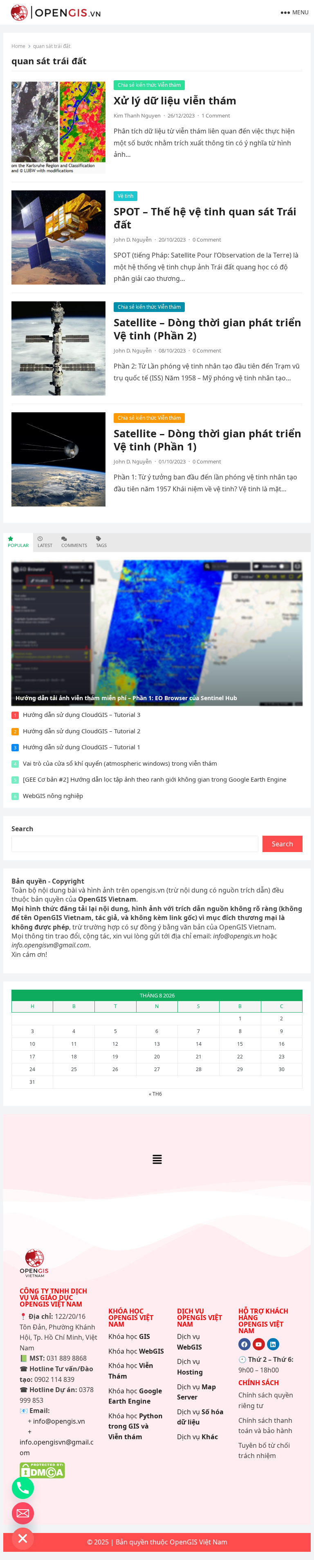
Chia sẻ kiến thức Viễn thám (149, 84)
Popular (18, 545)
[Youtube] (259, 1344)
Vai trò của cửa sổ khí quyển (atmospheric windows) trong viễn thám (120, 763)
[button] (157, 1159)
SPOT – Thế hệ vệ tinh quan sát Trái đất (205, 218)
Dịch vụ (197, 1436)
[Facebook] (244, 1344)
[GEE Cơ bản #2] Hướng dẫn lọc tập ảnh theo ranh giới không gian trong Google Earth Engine (154, 779)
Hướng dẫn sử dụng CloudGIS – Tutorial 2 (82, 731)
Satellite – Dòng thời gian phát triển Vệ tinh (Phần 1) (207, 440)
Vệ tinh (125, 195)
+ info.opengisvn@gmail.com (57, 1442)
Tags (101, 545)
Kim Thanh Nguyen (137, 115)
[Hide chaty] (23, 1539)
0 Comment (207, 239)
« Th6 (155, 1093)
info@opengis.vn (59, 1421)
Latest (45, 545)
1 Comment (216, 115)
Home (18, 46)
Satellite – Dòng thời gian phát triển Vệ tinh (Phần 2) (207, 329)
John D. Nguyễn (133, 239)
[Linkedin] (273, 1344)
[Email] (23, 1513)
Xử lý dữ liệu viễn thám (175, 100)
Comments (74, 545)
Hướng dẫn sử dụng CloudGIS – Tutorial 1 (82, 747)
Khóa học (129, 1336)
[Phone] (23, 1488)
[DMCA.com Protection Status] (42, 1476)
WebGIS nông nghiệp (53, 795)
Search (22, 828)
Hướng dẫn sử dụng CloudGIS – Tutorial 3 (82, 714)
